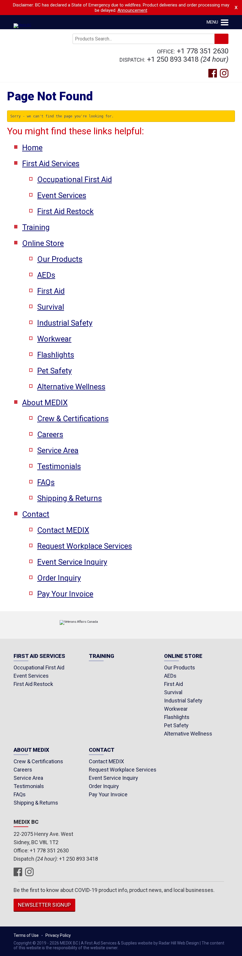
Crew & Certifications (73, 418)
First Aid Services (50, 163)
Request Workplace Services (84, 546)
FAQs (46, 482)
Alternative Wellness (71, 386)
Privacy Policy (58, 935)
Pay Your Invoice (65, 593)
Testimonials (59, 466)
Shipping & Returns (69, 498)
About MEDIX (45, 402)
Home (32, 147)
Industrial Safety (64, 322)
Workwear (54, 338)
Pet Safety (54, 370)
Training (36, 227)
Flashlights (55, 354)
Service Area (58, 450)
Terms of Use (26, 935)
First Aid (51, 291)
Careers (50, 434)
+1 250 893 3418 (173, 59)
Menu (213, 22)
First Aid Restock (65, 211)
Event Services (61, 195)
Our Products (59, 259)
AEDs (46, 275)
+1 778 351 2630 (202, 51)
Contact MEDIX (63, 530)
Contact (35, 514)
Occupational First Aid (74, 179)
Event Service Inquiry (72, 562)
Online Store (43, 243)
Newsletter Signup (44, 905)
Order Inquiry (59, 577)
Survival (50, 307)
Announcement (132, 10)
